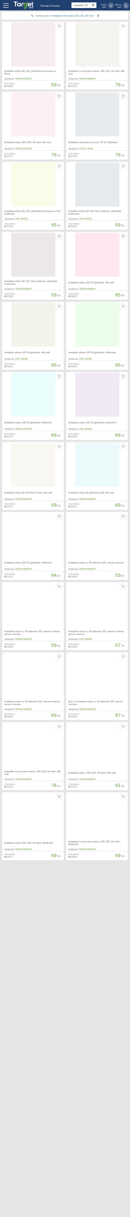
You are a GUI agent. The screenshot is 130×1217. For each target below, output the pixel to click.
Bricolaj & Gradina (50, 5)
